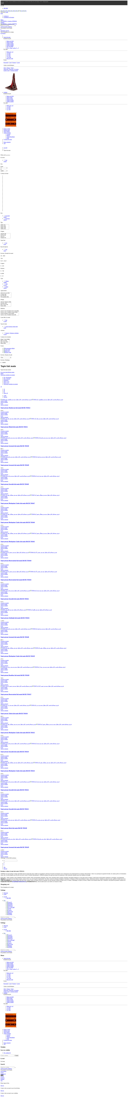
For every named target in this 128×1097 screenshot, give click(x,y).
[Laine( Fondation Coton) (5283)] (10, 313)
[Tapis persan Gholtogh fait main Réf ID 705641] (26, 609)
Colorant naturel (14, 70)
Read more (45, 1)
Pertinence (6, 380)
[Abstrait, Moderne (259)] (6, 302)
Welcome (6, 893)
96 (4, 391)
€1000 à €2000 (10, 44)
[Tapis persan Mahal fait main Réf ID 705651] (30, 418)
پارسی (10, 902)
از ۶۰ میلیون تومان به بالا (13, 48)
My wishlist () (7, 1053)
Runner (14, 62)
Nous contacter (7, 142)
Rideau (8, 135)
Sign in (2, 1085)
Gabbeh (5, 92)
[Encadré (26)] (6, 295)
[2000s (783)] (5, 227)
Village (8, 68)
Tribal (12, 68)
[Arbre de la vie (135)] (6, 293)
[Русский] (21, 10)
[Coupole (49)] (6, 294)
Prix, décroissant (7, 377)
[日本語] (25, 10)
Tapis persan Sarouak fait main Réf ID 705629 (15, 847)
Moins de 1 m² (10, 52)
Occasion (16, 69)
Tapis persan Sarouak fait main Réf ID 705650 (15, 446)
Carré (10, 62)
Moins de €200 (10, 41)
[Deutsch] (9, 10)
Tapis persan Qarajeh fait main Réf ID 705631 (15, 809)
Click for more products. (6, 26)
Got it (2, 2)
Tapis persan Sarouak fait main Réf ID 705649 (15, 465)
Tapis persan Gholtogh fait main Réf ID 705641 (15, 618)
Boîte (8, 138)
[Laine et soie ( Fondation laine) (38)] (10, 314)
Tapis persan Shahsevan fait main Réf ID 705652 (15, 408)
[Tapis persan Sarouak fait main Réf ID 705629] (31, 839)
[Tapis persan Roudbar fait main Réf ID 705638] (33, 667)
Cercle (18, 62)
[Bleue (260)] (5, 343)
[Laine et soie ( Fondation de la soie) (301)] (10, 311)
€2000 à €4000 (10, 45)
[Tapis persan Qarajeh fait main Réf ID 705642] (30, 590)
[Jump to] (4, 862)
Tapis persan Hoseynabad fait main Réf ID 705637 (16, 694)
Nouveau (11, 69)
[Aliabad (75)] (5, 237)
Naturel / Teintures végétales (11, 333)
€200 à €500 (9, 97)
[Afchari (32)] (5, 235)
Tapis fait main (7, 37)
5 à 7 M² (9, 56)
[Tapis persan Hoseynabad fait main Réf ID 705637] (32, 686)
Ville (5, 68)
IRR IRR (6, 8)
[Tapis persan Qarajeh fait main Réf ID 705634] (30, 743)
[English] (4, 10)
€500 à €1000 (10, 42)
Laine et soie (6, 70)
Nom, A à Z (6, 382)
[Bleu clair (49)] (5, 340)
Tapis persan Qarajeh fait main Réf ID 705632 (15, 790)
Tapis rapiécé (7, 131)
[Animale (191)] (6, 303)
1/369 (5, 395)
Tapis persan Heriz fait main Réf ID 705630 (14, 828)
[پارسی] (2, 10)
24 (1, 386)
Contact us (6, 16)
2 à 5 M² (9, 54)
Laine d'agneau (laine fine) (11, 327)
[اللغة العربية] (12, 10)
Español (10, 904)
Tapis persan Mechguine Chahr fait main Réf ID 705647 (18, 503)
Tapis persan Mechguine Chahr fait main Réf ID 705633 (18, 771)
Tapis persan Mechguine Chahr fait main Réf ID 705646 (18, 522)
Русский (11, 911)
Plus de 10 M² (10, 58)
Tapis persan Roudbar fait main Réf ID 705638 (15, 675)
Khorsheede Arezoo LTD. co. (19, 881)
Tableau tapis (7, 130)
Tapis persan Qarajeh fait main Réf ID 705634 (15, 751)
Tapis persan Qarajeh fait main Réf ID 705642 (15, 599)
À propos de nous (8, 139)
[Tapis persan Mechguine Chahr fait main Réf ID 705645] (30, 533)
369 (4, 867)
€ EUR (5, 896)
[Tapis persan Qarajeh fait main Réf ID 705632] (30, 781)
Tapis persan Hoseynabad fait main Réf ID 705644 (16, 560)
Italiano (10, 913)
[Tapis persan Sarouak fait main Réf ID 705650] (33, 437)
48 (4, 390)
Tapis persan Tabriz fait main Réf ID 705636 (14, 713)
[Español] (7, 10)
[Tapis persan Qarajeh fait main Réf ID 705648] (30, 476)
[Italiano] (23, 10)
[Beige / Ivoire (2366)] (5, 339)
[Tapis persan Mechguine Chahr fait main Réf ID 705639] (33, 648)
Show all (6, 393)
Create (16, 1055)
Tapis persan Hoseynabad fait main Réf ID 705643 (16, 580)
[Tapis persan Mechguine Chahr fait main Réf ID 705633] (33, 762)
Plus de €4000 (10, 46)
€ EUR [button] (2, 5)
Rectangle (6, 62)
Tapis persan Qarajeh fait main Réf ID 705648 (15, 484)
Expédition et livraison (9, 17)
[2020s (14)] (5, 225)
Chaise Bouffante (11, 136)
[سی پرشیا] (9, 21)
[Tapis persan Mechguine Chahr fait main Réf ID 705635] (36, 724)
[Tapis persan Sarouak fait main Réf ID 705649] (31, 456)
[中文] (14, 10)
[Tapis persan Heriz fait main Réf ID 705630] (30, 820)
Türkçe (10, 910)
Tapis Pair (6, 69)
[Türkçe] (17, 10)
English (10, 903)
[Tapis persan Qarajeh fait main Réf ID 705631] (30, 800)
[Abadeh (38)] (5, 234)
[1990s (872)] (5, 228)
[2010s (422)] (5, 226)
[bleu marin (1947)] (5, 342)
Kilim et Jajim (7, 128)
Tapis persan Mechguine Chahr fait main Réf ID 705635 (18, 732)
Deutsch (11, 906)
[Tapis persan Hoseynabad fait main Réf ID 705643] (29, 571)
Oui (5, 161)
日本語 (10, 914)
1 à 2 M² (9, 53)
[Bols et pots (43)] (6, 304)
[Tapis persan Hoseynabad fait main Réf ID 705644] (29, 552)
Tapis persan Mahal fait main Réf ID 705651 (14, 427)
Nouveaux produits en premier (8, 375)
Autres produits (7, 132)
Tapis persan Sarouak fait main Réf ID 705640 (15, 637)
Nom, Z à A (6, 381)
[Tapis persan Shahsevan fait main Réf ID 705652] (32, 399)
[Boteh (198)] (6, 306)
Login (5, 894)
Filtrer (2, 373)
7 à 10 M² (9, 57)
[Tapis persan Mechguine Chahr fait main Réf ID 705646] (30, 514)
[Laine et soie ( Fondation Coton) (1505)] (10, 312)
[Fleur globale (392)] (6, 297)
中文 (10, 908)
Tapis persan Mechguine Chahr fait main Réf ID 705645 (18, 541)
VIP (4, 143)
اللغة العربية (11, 907)
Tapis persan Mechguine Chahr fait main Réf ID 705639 (18, 656)
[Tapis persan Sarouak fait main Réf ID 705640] (31, 628)
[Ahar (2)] (5, 236)
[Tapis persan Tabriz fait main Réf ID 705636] (30, 705)
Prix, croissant (7, 378)
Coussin (8, 134)
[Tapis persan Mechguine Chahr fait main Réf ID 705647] (30, 495)
